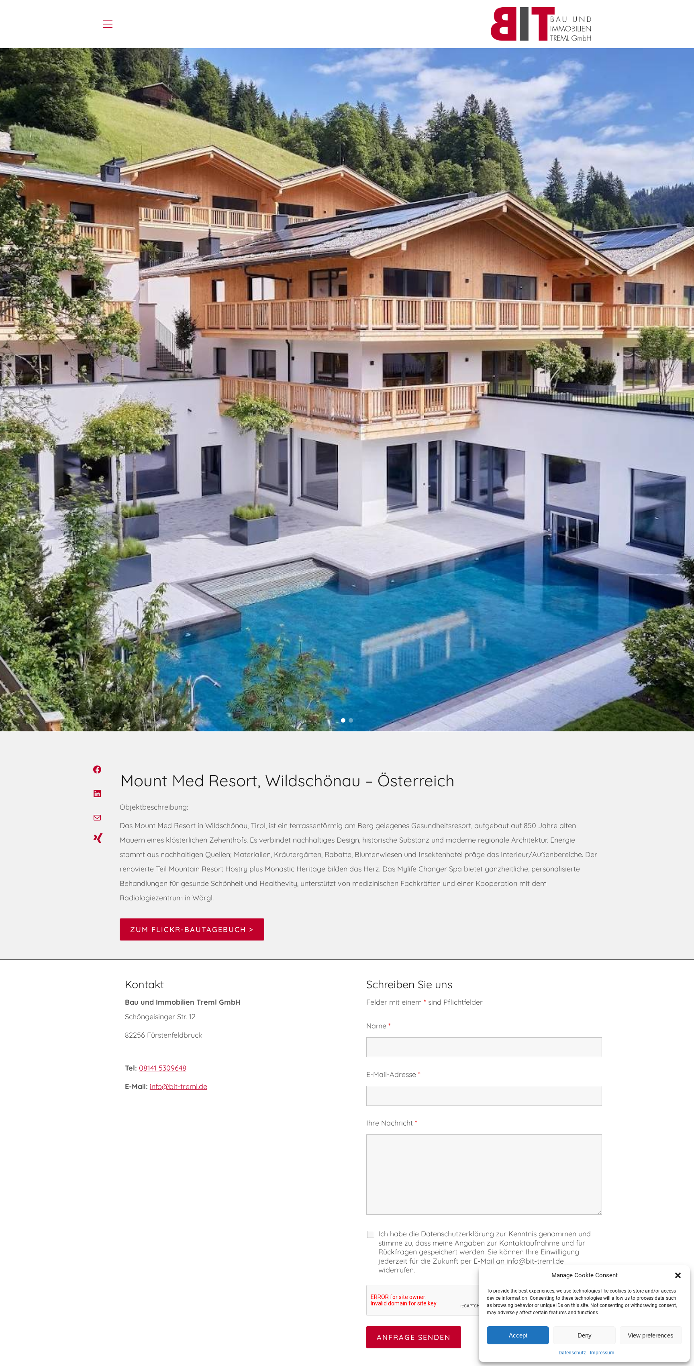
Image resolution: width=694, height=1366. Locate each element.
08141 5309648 (162, 1068)
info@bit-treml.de (178, 1086)
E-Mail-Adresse (393, 1074)
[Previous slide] (10, 390)
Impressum (602, 1353)
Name (378, 1025)
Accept (518, 1335)
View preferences (651, 1335)
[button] (678, 1275)
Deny (585, 1335)
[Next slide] (684, 390)
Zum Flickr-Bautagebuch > (192, 929)
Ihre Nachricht (391, 1123)
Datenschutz (572, 1353)
